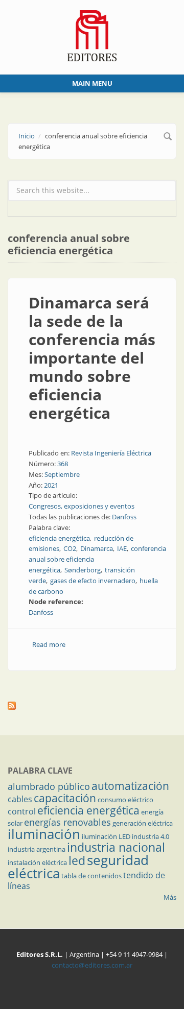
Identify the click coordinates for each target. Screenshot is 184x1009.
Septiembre (62, 474)
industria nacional (116, 847)
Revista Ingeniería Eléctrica (111, 453)
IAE (122, 548)
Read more (48, 644)
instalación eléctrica (37, 862)
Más (170, 897)
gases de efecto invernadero (92, 580)
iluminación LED (106, 836)
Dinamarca (96, 548)
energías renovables (67, 822)
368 (62, 463)
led (76, 860)
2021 (51, 485)
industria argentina (36, 849)
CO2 (69, 548)
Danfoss (124, 516)
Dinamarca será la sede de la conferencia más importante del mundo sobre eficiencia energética (92, 357)
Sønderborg (82, 569)
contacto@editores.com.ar (92, 965)
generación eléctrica (142, 823)
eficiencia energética (59, 538)
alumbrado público (49, 786)
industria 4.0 (150, 836)
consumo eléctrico (125, 799)
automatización (130, 786)
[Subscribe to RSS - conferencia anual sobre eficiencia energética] (92, 706)
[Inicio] (92, 34)
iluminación (44, 834)
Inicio (26, 135)
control (22, 811)
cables (20, 799)
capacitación (65, 798)
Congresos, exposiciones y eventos (81, 506)
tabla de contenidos (91, 875)
